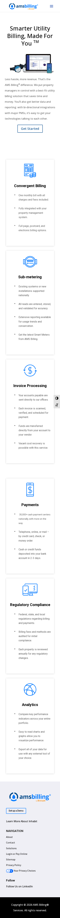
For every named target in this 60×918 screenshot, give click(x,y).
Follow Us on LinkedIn (19, 886)
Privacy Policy (13, 865)
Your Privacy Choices (24, 870)
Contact (10, 842)
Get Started (30, 128)
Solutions (11, 848)
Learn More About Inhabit (21, 821)
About (9, 836)
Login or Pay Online (16, 853)
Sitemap (10, 859)
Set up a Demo (16, 810)
